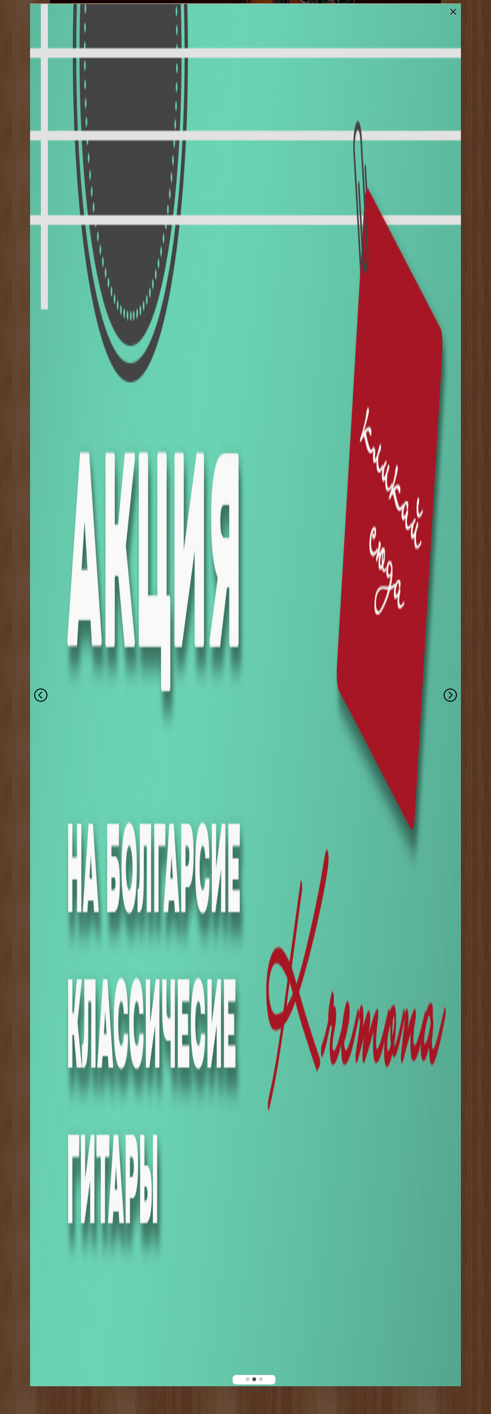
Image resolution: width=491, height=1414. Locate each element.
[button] (248, 1379)
